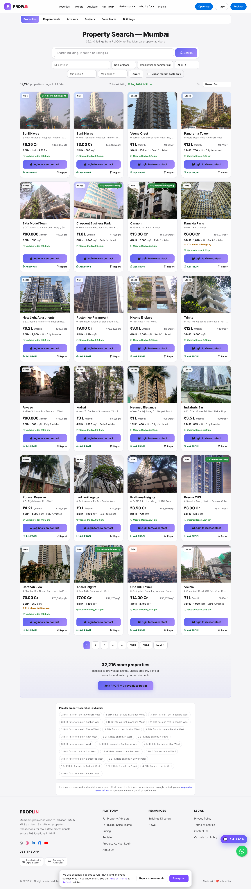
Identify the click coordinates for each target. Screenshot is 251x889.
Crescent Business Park (93, 223)
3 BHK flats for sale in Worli (76, 744)
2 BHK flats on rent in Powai (153, 736)
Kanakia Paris (194, 223)
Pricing (162, 6)
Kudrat (81, 407)
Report (63, 172)
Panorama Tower (196, 133)
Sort (199, 84)
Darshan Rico (32, 587)
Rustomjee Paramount (92, 317)
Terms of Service (204, 824)
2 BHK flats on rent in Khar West (79, 751)
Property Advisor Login (117, 843)
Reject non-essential (152, 878)
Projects (78, 6)
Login (221, 6)
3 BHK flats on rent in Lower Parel (127, 758)
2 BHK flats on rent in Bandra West (169, 722)
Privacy (114, 878)
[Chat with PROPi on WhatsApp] (241, 851)
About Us (108, 849)
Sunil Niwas (31, 133)
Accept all (179, 878)
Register (238, 6)
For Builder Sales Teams (117, 824)
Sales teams (109, 19)
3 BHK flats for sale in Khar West (79, 736)
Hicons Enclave (141, 317)
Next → (160, 645)
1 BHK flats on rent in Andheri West (121, 751)
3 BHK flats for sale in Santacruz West (82, 758)
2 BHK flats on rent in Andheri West (80, 714)
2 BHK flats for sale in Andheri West (125, 714)
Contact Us (201, 831)
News (152, 824)
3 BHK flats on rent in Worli (117, 736)
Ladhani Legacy (87, 497)
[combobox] (81, 64)
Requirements (51, 19)
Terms (123, 878)
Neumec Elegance (143, 407)
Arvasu (28, 407)
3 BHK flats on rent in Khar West (122, 729)
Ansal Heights (86, 587)
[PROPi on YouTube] (46, 843)
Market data (127, 6)
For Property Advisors (116, 818)
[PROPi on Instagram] (27, 843)
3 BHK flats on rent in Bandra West (169, 714)
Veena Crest (139, 133)
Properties (64, 6)
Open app (203, 6)
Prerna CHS (192, 497)
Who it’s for (146, 6)
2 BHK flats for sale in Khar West (162, 744)
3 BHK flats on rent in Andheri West (125, 722)
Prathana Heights (142, 497)
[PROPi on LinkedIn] (33, 843)
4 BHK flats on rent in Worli (157, 766)
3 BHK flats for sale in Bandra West (164, 729)
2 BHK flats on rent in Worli (161, 751)
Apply (136, 74)
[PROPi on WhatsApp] (21, 843)
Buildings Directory (159, 818)
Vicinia (189, 587)
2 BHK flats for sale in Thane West (80, 729)
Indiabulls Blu (193, 407)
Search (188, 52)
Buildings (129, 19)
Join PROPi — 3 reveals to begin (125, 685)
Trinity (188, 317)
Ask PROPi (108, 6)
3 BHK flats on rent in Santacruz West (117, 744)
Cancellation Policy (205, 837)
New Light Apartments (39, 317)
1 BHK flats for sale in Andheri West (80, 766)
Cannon (135, 223)
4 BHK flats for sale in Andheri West (81, 773)
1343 (133, 645)
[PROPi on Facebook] (39, 843)
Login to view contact (45, 164)
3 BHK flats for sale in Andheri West (81, 722)
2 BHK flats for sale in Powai (121, 766)
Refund (66, 882)
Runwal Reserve (34, 497)
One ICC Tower (141, 587)
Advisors (92, 6)
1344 (146, 645)
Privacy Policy (202, 818)
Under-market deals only (166, 73)
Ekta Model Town (35, 223)
